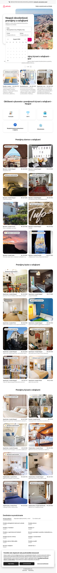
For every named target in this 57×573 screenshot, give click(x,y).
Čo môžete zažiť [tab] (37, 518)
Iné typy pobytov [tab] (7, 518)
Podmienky (31, 570)
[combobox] (19, 30)
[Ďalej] (31, 66)
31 (7, 60)
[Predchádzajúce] (25, 66)
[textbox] (12, 35)
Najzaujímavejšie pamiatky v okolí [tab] (22, 518)
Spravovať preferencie (42, 563)
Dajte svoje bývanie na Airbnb (44, 6)
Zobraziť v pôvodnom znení (40, 2)
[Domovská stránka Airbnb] (7, 6)
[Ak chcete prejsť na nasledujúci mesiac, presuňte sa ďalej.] (25, 39)
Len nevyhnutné (27, 563)
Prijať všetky (11, 563)
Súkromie (24, 570)
